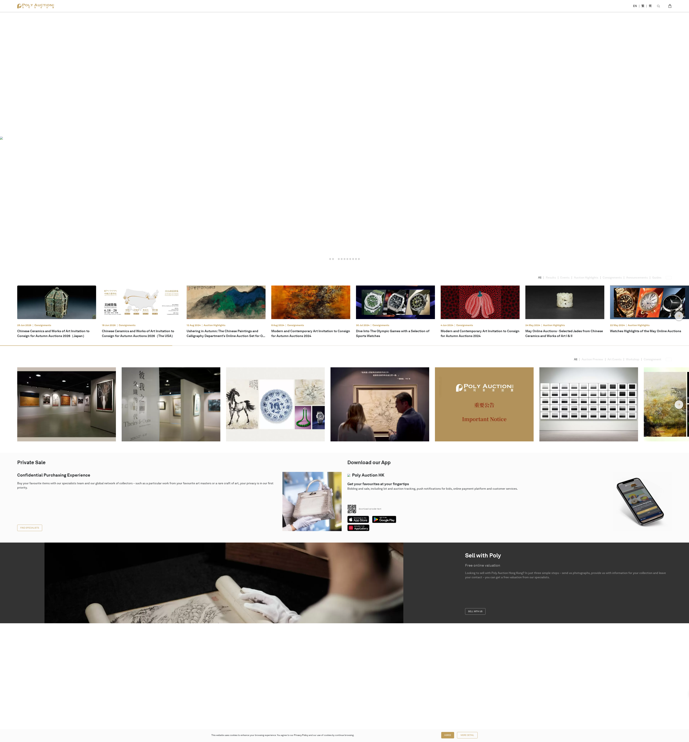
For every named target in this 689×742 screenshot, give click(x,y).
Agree (447, 735)
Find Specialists (29, 528)
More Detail (467, 735)
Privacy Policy (301, 735)
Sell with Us (475, 611)
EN (635, 6)
